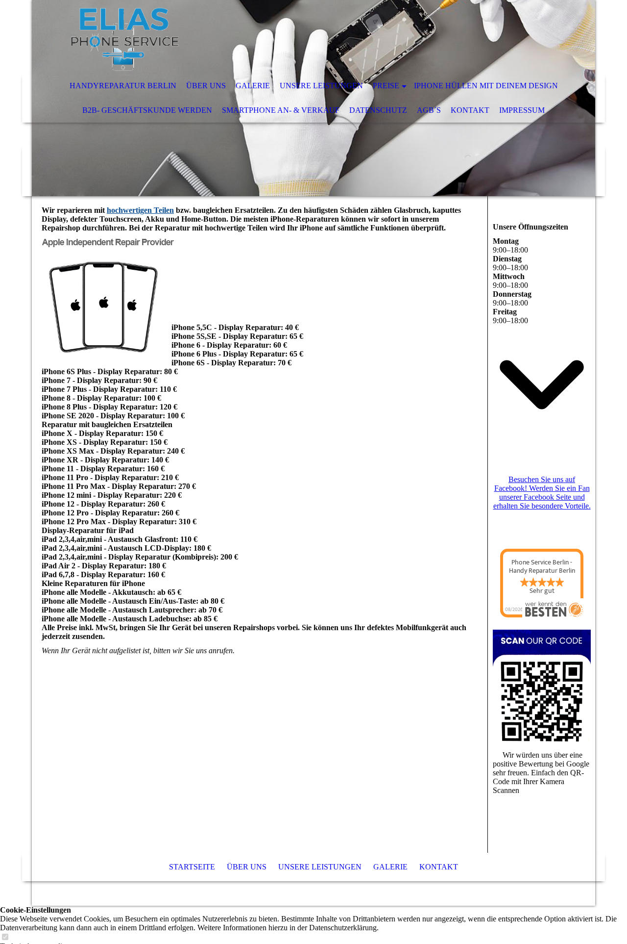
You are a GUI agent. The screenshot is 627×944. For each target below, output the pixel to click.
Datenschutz (378, 110)
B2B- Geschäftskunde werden (147, 110)
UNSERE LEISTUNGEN (321, 85)
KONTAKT (470, 110)
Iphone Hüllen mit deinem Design (486, 85)
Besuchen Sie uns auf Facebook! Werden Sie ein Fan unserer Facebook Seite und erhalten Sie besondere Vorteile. (542, 492)
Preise (386, 85)
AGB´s (429, 110)
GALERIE (253, 85)
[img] (284, 37)
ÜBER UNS (206, 85)
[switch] (5, 937)
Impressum (522, 110)
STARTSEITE (192, 867)
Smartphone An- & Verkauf (280, 110)
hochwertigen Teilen (140, 210)
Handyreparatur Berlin (123, 85)
